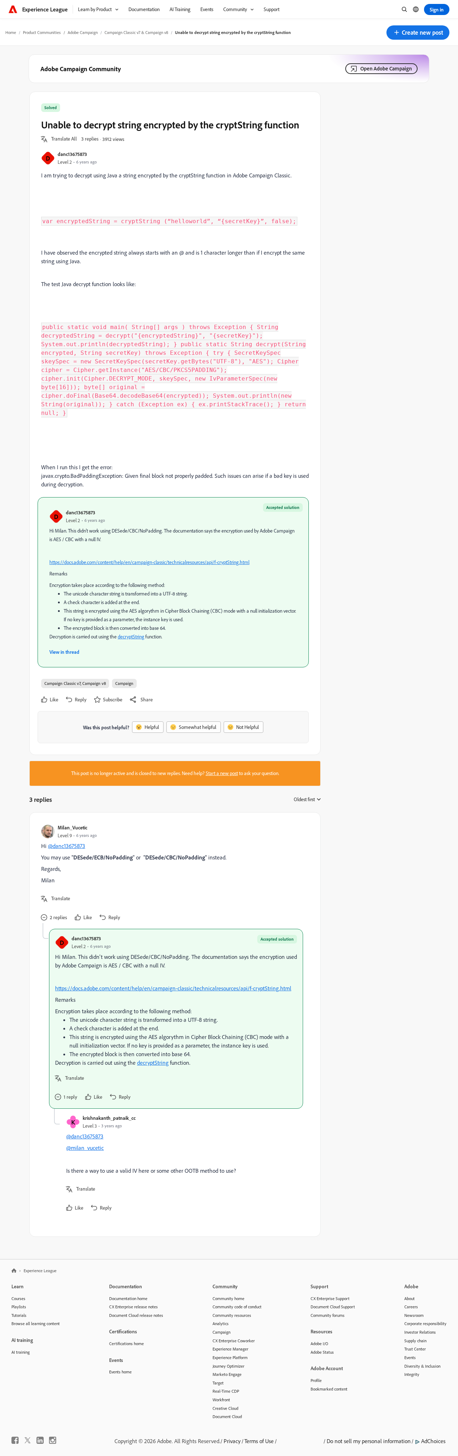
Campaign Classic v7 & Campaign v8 (136, 32)
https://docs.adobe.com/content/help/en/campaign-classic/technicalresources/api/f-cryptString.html (149, 562)
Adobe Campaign (83, 32)
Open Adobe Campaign (386, 68)
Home (10, 32)
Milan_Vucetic (72, 827)
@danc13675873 (66, 845)
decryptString (131, 636)
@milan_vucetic (85, 1147)
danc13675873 (72, 154)
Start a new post (222, 773)
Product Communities (42, 32)
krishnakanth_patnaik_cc (109, 1118)
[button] (417, 32)
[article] (173, 873)
